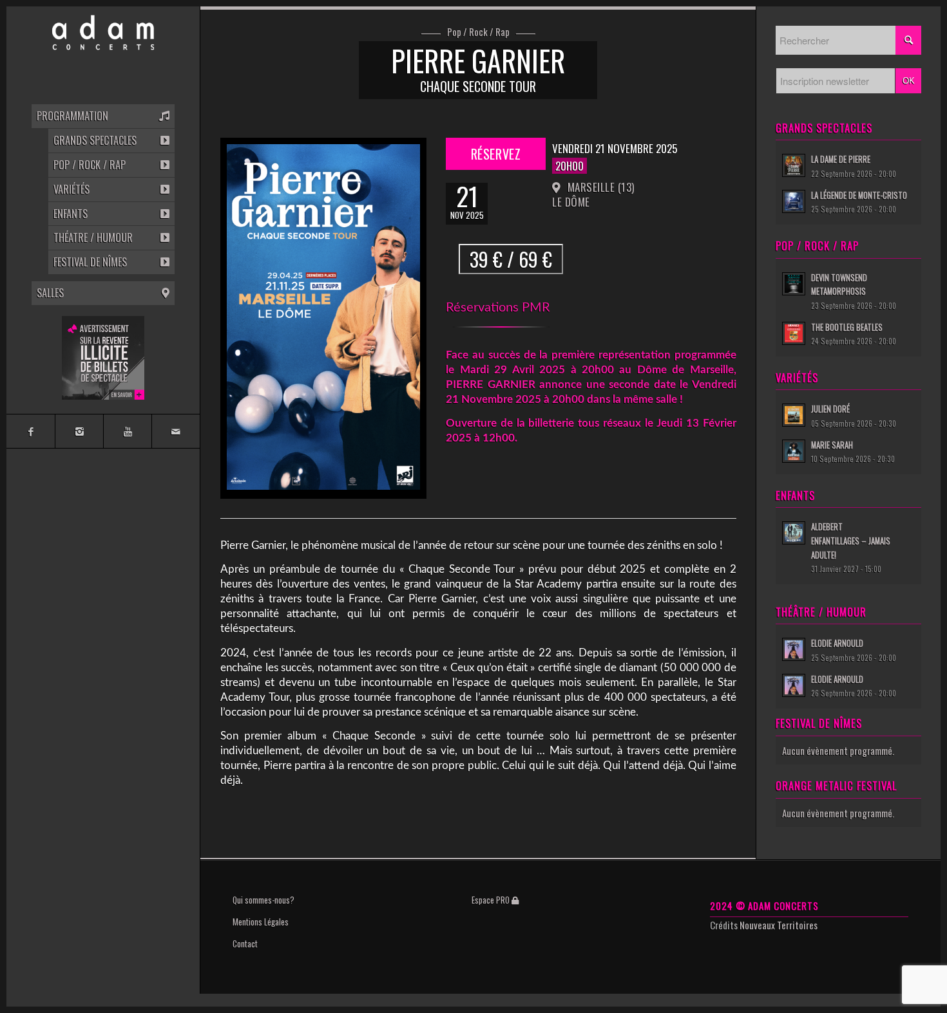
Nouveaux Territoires (779, 925)
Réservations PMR (498, 307)
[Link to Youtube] (127, 431)
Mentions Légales (261, 921)
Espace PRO (492, 899)
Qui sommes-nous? (263, 899)
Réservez (495, 157)
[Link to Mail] (175, 431)
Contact (245, 943)
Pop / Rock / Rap (478, 32)
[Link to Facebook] (30, 431)
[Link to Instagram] (79, 431)
